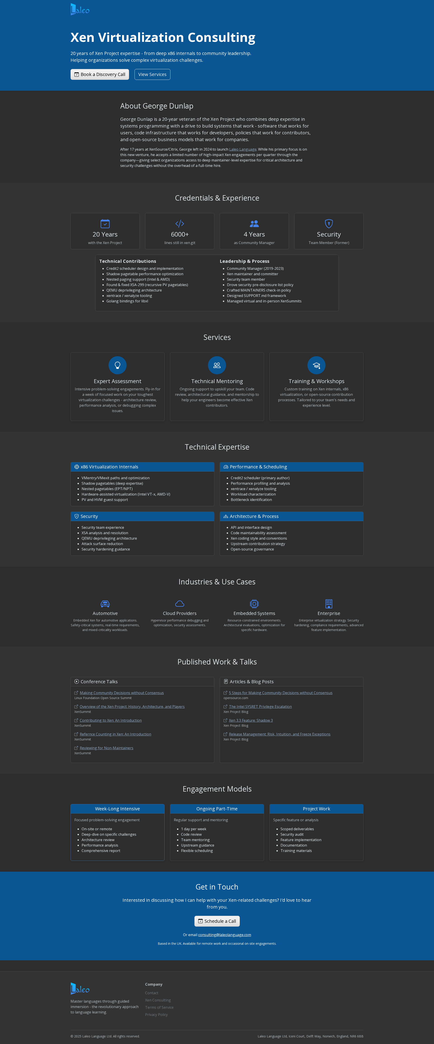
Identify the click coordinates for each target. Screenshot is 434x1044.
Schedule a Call (220, 921)
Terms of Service (159, 1007)
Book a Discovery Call (103, 74)
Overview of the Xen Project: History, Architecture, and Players (132, 706)
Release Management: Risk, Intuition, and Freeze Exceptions (279, 734)
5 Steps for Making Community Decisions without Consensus (281, 692)
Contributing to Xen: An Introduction (111, 720)
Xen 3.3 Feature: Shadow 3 (251, 720)
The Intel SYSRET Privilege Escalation (260, 706)
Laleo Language (243, 149)
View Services (152, 74)
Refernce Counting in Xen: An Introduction (115, 734)
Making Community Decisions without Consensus (122, 692)
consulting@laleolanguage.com (224, 934)
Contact (151, 992)
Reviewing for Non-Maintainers (106, 747)
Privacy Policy (156, 1014)
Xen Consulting (158, 1000)
